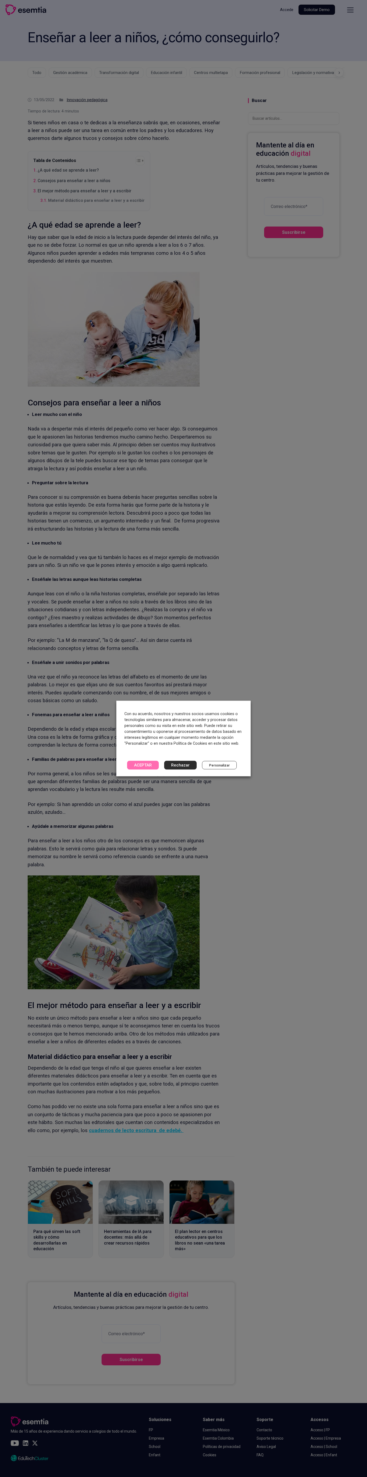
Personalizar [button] (219, 765)
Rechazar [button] (180, 765)
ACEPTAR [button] (143, 765)
